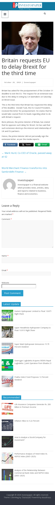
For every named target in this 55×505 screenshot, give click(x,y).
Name (5, 255)
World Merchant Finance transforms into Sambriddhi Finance (24, 169)
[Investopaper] (27, 3)
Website (5, 282)
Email (5, 270)
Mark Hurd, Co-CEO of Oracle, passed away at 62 (27, 154)
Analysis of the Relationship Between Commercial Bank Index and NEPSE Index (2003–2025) (31, 473)
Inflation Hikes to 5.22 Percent (26, 421)
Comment (7, 219)
